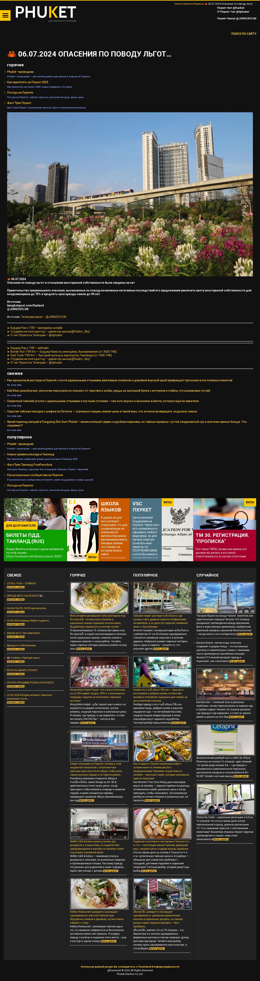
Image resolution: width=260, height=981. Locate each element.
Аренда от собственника (21, 645)
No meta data (14, 385)
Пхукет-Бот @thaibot (230, 7)
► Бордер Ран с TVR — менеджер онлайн (35, 327)
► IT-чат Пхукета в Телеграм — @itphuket (34, 335)
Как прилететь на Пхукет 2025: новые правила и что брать (39, 86)
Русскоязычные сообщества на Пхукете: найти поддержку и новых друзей (50, 479)
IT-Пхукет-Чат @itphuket (233, 11)
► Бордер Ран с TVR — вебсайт (28, 348)
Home (178, 3)
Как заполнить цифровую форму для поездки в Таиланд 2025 (42, 459)
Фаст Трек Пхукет (19, 103)
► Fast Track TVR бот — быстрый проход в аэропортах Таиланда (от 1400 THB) (59, 355)
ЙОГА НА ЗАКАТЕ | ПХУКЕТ (22, 670)
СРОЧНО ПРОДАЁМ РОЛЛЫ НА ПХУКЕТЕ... (31, 682)
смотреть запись (16, 587)
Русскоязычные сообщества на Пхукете (35, 475)
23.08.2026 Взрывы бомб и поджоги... (29, 620)
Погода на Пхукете (20, 92)
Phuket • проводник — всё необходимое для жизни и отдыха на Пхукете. (49, 76)
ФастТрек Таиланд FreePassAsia (29, 464)
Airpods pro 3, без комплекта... (24, 633)
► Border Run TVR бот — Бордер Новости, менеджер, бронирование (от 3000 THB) (62, 351)
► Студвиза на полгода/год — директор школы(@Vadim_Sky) (48, 331)
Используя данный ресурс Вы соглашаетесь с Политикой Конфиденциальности (130, 966)
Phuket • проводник (20, 71)
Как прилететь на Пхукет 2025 (27, 82)
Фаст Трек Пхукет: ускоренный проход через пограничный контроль (46, 107)
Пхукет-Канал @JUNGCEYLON (236, 18)
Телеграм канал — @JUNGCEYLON (43, 316)
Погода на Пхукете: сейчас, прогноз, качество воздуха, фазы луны (45, 97)
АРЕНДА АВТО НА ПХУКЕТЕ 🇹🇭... (25, 595)
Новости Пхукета (193, 3)
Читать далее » (84, 649)
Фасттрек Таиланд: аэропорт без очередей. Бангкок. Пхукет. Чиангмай (47, 469)
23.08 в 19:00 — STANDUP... (22, 583)
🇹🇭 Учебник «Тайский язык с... (24, 657)
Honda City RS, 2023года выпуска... (27, 608)
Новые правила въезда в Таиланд (30, 454)
